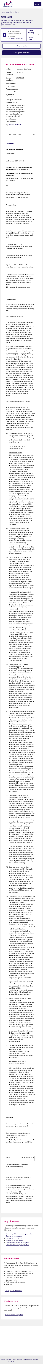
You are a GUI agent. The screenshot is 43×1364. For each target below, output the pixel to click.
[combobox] (21, 134)
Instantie (9, 69)
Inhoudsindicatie (12, 102)
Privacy (14, 1359)
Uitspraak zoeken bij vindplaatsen (17, 1245)
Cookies (19, 1359)
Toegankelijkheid (27, 1359)
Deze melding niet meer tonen (31, 34)
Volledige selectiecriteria (13, 1291)
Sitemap (8, 1359)
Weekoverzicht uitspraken (14, 1315)
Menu (37, 4)
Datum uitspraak (9, 73)
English (3, 1359)
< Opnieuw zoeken (21, 46)
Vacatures (4, 1361)
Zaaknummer (11, 83)
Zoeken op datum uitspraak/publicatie (19, 1234)
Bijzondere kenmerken (10, 96)
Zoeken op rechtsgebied (14, 1240)
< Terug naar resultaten (21, 53)
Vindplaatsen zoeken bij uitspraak (17, 1243)
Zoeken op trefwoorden (14, 1236)
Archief (10, 1361)
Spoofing (35, 1359)
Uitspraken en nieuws (12, 12)
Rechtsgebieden (12, 89)
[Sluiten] (38, 35)
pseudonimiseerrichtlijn (15, 38)
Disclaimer (15, 1361)
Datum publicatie (9, 79)
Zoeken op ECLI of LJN (14, 1238)
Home (3, 12)
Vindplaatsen (11, 119)
